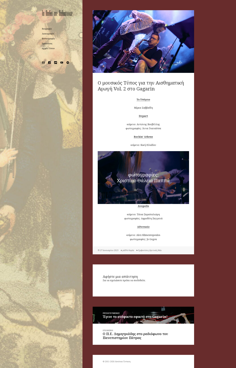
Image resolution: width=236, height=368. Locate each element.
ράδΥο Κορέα (128, 250)
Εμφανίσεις (47, 43)
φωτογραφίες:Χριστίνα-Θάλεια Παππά (143, 177)
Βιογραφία (47, 28)
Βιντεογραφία (48, 38)
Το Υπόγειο (143, 99)
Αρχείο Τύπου (48, 48)
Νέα (160, 250)
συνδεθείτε (139, 280)
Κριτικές (153, 250)
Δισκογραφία (48, 33)
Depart (143, 116)
